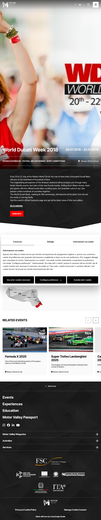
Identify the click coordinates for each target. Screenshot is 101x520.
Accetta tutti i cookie (82, 280)
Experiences (13, 404)
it (75, 5)
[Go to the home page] (9, 4)
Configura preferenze (49, 280)
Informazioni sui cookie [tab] (83, 242)
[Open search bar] (88, 4)
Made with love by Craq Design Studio (50, 517)
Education (11, 410)
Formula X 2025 (15, 356)
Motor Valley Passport (20, 417)
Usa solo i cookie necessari (18, 280)
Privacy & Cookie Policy (25, 510)
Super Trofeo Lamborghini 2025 (68, 358)
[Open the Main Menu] (96, 5)
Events (8, 397)
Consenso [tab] (17, 242)
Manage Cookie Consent (75, 510)
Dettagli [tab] (50, 242)
